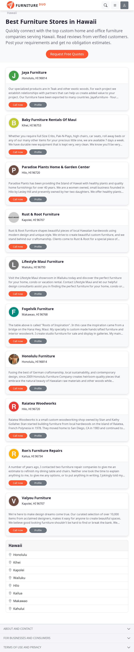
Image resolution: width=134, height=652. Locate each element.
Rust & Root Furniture (40, 214)
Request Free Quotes (67, 54)
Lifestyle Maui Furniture (43, 261)
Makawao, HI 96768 (35, 314)
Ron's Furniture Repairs (42, 450)
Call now (18, 104)
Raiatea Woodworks (39, 403)
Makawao (19, 601)
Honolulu (19, 555)
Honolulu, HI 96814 (34, 78)
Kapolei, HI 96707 (33, 220)
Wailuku (18, 578)
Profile (38, 104)
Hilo (15, 585)
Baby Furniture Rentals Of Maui (49, 119)
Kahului (18, 608)
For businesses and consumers (26, 638)
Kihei (16, 562)
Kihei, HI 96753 (31, 125)
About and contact (18, 629)
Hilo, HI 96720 (31, 173)
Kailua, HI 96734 (32, 456)
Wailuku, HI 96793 (33, 267)
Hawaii (12, 13)
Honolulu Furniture (38, 356)
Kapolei (18, 570)
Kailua (17, 593)
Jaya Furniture (34, 72)
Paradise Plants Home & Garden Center (56, 167)
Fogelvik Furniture (38, 308)
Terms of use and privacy (22, 647)
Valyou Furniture (36, 497)
